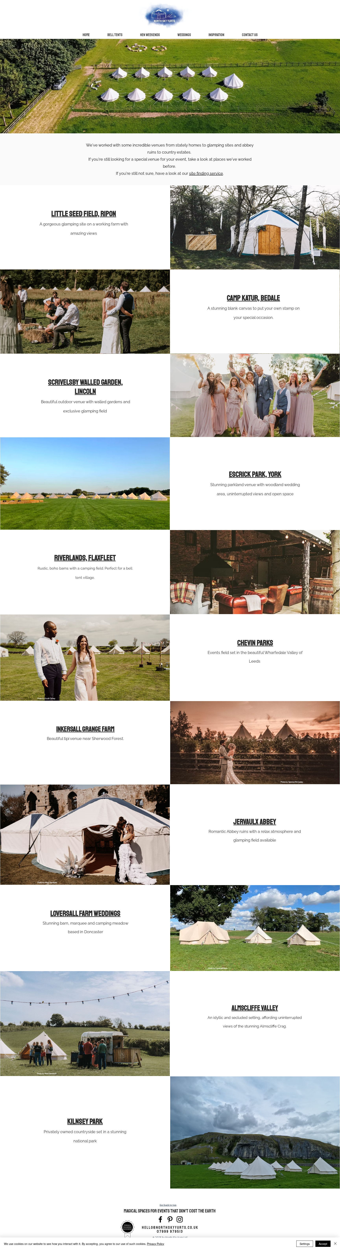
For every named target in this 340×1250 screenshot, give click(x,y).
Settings (305, 1244)
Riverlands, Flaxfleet (85, 557)
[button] (115, 35)
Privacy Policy (155, 1244)
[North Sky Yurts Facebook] (160, 1219)
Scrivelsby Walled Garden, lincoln (85, 387)
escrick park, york (255, 474)
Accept (323, 1244)
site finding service (206, 173)
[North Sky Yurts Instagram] (180, 1219)
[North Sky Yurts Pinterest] (170, 1219)
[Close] (335, 1244)
